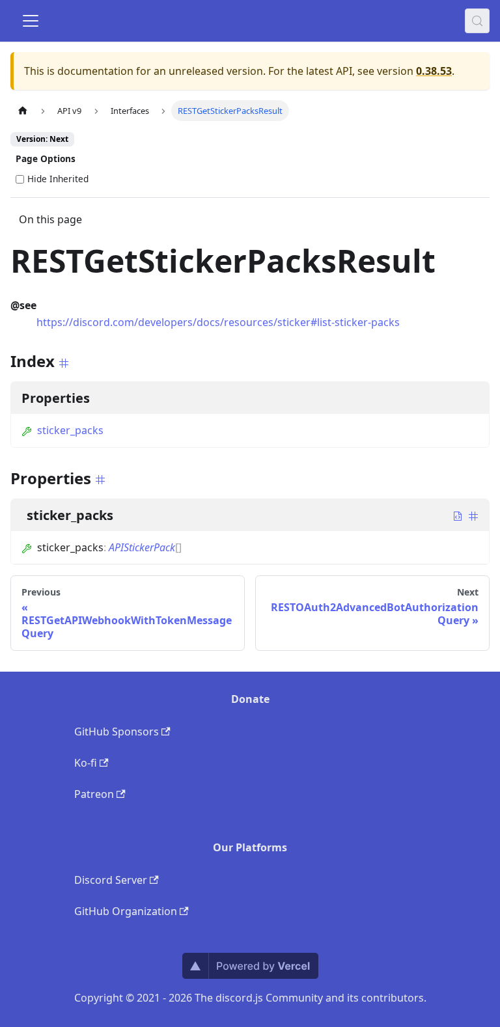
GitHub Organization (125, 911)
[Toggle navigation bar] (30, 21)
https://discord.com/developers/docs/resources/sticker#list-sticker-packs (218, 322)
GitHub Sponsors (116, 731)
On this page (50, 219)
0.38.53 (434, 71)
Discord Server (110, 880)
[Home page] (22, 110)
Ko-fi (85, 763)
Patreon (94, 794)
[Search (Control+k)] (477, 20)
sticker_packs (70, 430)
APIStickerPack (142, 547)
